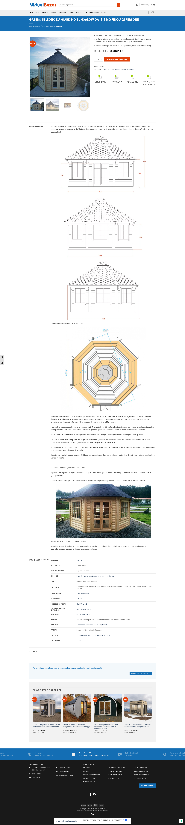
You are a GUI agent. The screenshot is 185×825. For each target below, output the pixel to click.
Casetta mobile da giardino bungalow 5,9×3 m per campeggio (76, 726)
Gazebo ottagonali (56, 26)
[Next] (86, 67)
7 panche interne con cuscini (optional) (92, 625)
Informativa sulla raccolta (66, 821)
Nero (78, 609)
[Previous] (34, 67)
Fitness (103, 12)
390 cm (79, 560)
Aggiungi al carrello (117, 59)
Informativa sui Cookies (100, 811)
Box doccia (34, 12)
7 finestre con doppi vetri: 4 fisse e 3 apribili (93, 635)
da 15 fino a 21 (82, 604)
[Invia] (118, 5)
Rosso (83, 609)
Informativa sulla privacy (84, 811)
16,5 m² (79, 599)
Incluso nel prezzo (83, 614)
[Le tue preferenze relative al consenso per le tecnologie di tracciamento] (181, 821)
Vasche (44, 12)
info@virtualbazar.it (66, 776)
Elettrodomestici (92, 12)
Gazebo (45, 26)
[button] (137, 4)
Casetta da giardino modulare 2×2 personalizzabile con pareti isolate (46, 726)
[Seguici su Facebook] (149, 12)
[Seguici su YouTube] (152, 12)
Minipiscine (62, 12)
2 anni (79, 640)
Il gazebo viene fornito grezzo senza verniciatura (95, 576)
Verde (88, 609)
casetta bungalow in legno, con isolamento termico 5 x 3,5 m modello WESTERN (106, 727)
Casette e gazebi (76, 12)
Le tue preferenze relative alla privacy (101, 820)
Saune (53, 12)
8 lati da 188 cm (83, 594)
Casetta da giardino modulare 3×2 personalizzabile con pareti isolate (137, 726)
